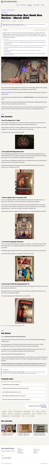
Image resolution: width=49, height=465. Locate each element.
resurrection (39, 413)
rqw (45, 413)
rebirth (33, 413)
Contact (35, 451)
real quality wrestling (26, 413)
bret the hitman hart (18, 411)
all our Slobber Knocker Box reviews (16, 325)
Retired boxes (20, 452)
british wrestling (27, 411)
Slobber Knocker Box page (20, 25)
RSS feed (35, 452)
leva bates (43, 411)
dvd (33, 411)
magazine (4, 413)
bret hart (10, 411)
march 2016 (10, 413)
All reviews (19, 451)
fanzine (37, 411)
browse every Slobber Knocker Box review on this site (24, 373)
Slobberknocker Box (6, 92)
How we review (37, 449)
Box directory (20, 449)
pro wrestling (17, 413)
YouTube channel (6, 457)
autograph (4, 411)
